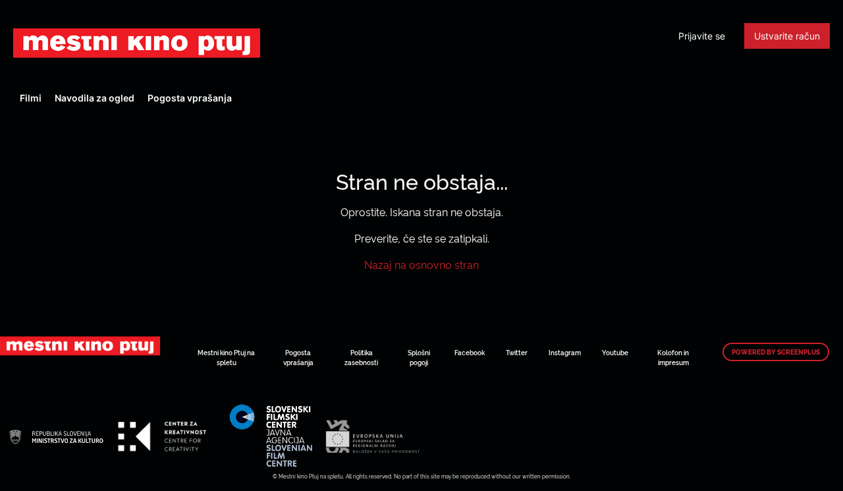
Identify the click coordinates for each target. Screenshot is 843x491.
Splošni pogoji (419, 357)
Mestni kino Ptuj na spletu (226, 357)
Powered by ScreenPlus (776, 352)
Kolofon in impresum (673, 357)
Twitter (517, 352)
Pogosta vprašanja (190, 97)
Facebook (469, 352)
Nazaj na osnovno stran (421, 264)
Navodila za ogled (94, 97)
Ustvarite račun (787, 36)
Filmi (30, 97)
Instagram (565, 352)
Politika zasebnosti (361, 357)
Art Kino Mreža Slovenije (136, 42)
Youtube (615, 352)
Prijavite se (701, 36)
